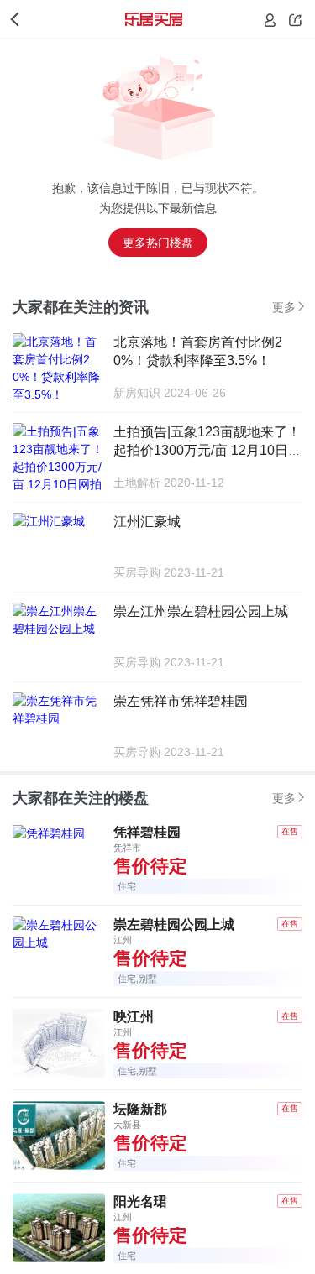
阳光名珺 (140, 1201)
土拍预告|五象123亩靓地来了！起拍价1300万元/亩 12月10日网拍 (207, 450)
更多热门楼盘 (158, 242)
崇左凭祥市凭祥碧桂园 (180, 701)
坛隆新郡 (140, 1109)
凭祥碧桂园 (147, 832)
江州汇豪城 (147, 521)
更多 (284, 307)
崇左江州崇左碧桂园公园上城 (200, 611)
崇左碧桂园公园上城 (173, 924)
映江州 (133, 1017)
